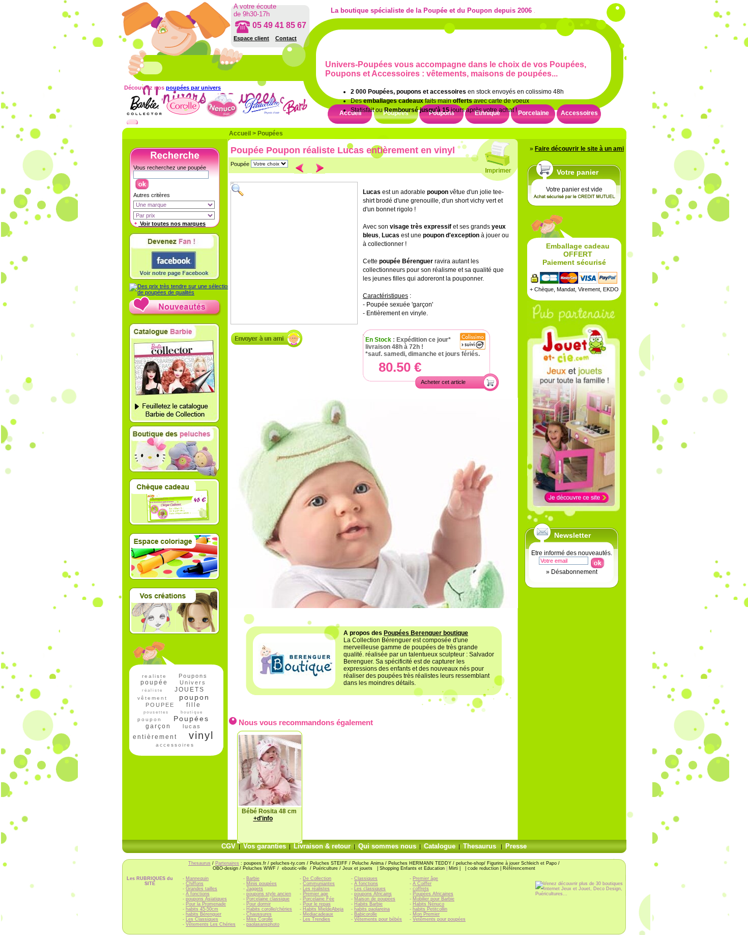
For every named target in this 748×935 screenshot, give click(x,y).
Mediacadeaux (318, 914)
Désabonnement (574, 571)
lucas (192, 726)
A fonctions (198, 893)
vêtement (152, 698)
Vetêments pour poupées (439, 919)
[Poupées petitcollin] (261, 117)
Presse (516, 846)
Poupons (193, 676)
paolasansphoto (262, 924)
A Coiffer (422, 883)
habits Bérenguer (203, 914)
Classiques (366, 878)
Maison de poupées (374, 898)
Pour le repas (317, 903)
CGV (228, 846)
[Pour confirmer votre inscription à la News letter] (597, 560)
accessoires (175, 745)
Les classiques (370, 888)
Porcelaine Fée (318, 898)
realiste (154, 676)
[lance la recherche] (141, 182)
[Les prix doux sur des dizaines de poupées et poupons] (180, 292)
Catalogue (439, 846)
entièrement (155, 736)
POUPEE (160, 705)
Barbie (253, 878)
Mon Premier (426, 914)
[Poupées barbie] (300, 117)
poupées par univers (193, 88)
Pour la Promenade (206, 903)
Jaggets (254, 888)
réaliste (152, 690)
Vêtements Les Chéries (211, 924)
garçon (158, 726)
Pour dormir (258, 903)
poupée (154, 682)
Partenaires (227, 863)
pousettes (156, 712)
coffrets (421, 888)
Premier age (315, 893)
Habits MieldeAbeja (323, 909)
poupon (194, 697)
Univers (193, 682)
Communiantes (319, 883)
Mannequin (197, 878)
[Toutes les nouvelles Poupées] (175, 314)
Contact (286, 38)
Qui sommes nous (387, 846)
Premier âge (425, 878)
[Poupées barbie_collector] (143, 117)
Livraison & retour (322, 846)
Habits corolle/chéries (269, 909)
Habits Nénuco (428, 903)
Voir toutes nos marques (172, 224)
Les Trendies (316, 919)
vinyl (201, 735)
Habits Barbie (368, 903)
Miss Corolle (259, 919)
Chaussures (259, 914)
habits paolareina (372, 909)
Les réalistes (316, 888)
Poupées (270, 133)
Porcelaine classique (268, 898)
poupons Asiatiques (206, 898)
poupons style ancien (268, 893)
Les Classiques (202, 919)
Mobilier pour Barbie (433, 898)
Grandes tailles (201, 888)
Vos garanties (264, 846)
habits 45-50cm (202, 909)
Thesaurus (479, 846)
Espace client (251, 38)
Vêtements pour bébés (378, 919)
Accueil (240, 133)
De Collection (317, 878)
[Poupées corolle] (183, 117)
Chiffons (195, 883)
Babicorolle (365, 914)
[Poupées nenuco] (222, 117)
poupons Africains (373, 893)
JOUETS (190, 689)
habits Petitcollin (430, 909)
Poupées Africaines (433, 893)
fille (193, 704)
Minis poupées (261, 883)
